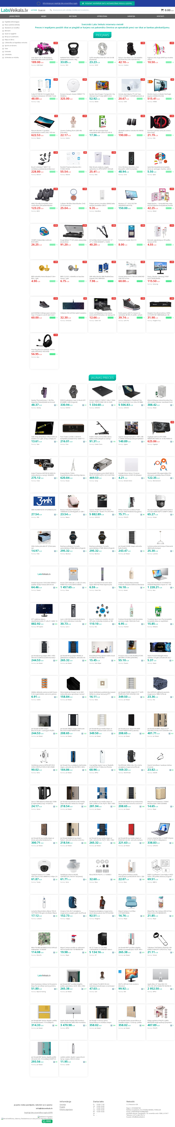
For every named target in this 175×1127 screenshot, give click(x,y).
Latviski (34, 10)
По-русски (41, 10)
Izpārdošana (102, 16)
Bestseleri (73, 16)
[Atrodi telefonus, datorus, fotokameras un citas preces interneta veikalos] (26, 1119)
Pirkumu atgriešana (66, 1109)
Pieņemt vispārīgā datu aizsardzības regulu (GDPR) (108, 3)
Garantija (131, 16)
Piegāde (62, 1107)
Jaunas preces (15, 16)
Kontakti (160, 16)
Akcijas (43, 16)
